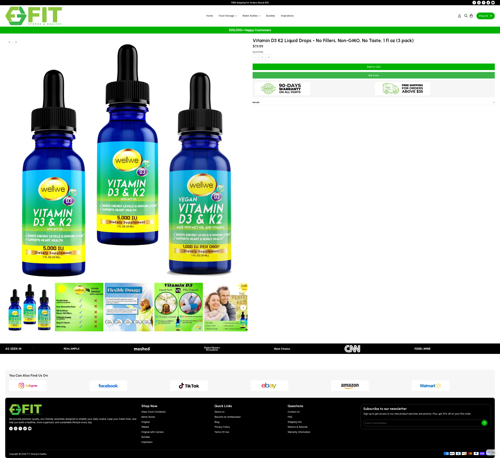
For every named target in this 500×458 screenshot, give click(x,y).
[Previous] (9, 42)
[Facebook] (474, 2)
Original (145, 422)
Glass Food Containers (153, 411)
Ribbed (145, 427)
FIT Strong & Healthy (36, 454)
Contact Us (294, 411)
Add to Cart (374, 66)
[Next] (16, 42)
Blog (216, 422)
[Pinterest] (483, 2)
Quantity (258, 51)
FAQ (290, 416)
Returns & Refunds (298, 427)
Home (209, 15)
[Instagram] (479, 2)
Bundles (270, 15)
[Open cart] (469, 15)
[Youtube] (493, 2)
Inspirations (287, 15)
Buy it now (374, 75)
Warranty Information (299, 432)
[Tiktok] (488, 2)
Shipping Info (295, 422)
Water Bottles (250, 15)
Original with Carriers (152, 432)
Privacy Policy (222, 427)
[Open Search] (465, 15)
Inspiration (146, 442)
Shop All (483, 15)
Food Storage (227, 15)
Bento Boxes (148, 416)
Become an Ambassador (227, 416)
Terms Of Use (221, 432)
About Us (219, 411)
